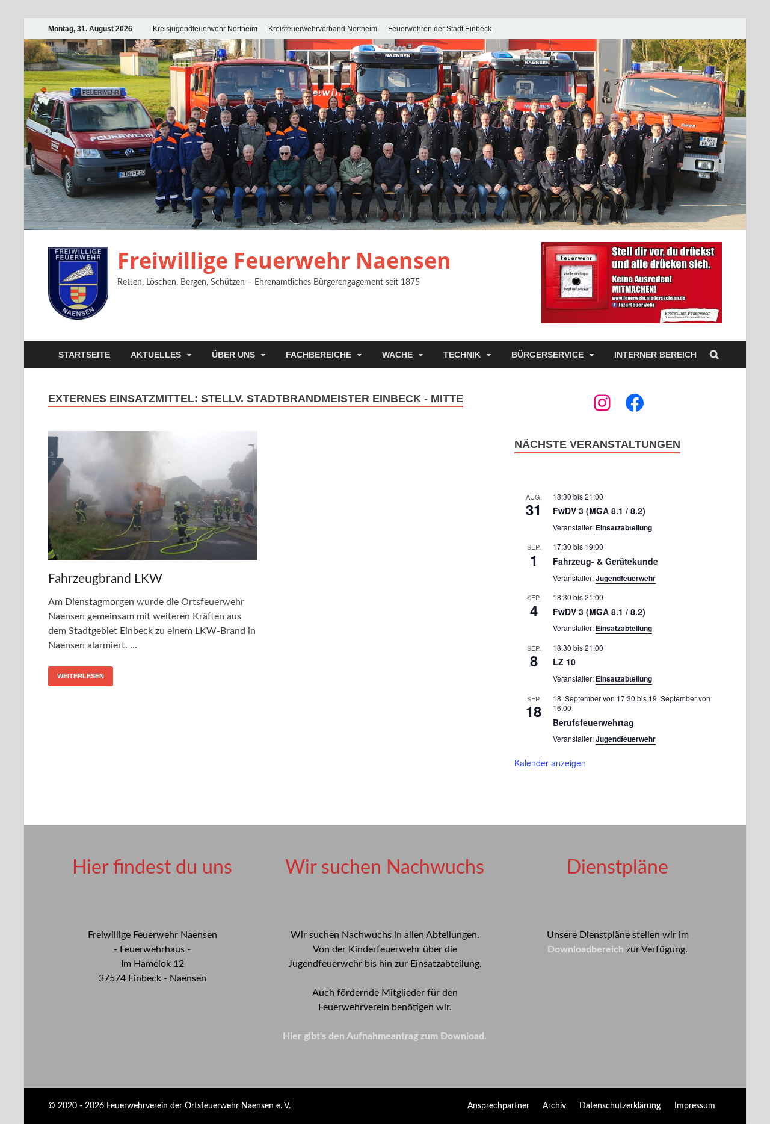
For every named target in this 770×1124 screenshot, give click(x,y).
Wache (397, 354)
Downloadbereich (585, 949)
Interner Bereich (655, 354)
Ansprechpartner (498, 1106)
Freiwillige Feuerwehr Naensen (284, 260)
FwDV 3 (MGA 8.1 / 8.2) (599, 511)
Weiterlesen (80, 676)
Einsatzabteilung (624, 527)
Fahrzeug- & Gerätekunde (605, 561)
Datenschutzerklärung (620, 1106)
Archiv (554, 1106)
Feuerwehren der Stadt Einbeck (439, 29)
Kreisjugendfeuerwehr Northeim (205, 29)
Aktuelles (156, 354)
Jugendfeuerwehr (626, 578)
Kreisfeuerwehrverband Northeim (322, 29)
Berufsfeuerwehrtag (593, 722)
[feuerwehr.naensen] (602, 403)
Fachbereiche (318, 354)
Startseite (84, 354)
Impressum (694, 1106)
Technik (462, 354)
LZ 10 (564, 662)
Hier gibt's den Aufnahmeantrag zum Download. (385, 1036)
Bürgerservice (547, 354)
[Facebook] (634, 403)
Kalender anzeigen (550, 763)
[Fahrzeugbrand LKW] (152, 498)
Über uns (233, 354)
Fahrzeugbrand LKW (105, 579)
